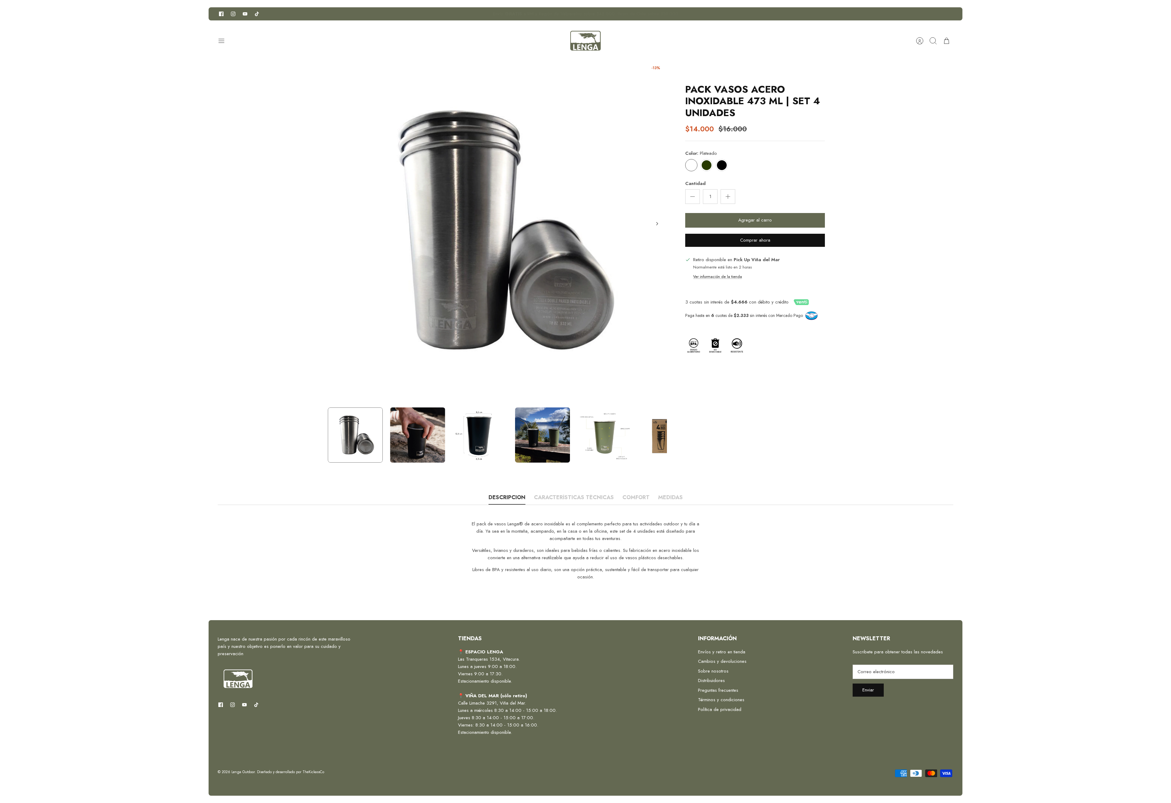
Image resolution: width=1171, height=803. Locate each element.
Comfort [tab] (636, 497)
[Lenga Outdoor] (585, 41)
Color (701, 153)
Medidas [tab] (670, 497)
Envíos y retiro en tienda (721, 651)
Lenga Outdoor (243, 772)
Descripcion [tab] (507, 497)
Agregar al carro (755, 220)
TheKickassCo (313, 772)
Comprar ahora (755, 240)
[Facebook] (221, 14)
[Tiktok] (257, 14)
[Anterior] (453, 14)
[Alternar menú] (224, 40)
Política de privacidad (719, 709)
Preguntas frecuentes (718, 690)
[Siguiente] (717, 14)
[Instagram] (233, 14)
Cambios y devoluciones (722, 661)
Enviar (868, 690)
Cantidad (695, 183)
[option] (497, 230)
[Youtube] (245, 14)
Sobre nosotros (713, 671)
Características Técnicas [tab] (574, 497)
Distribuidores (711, 680)
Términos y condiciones (721, 699)
